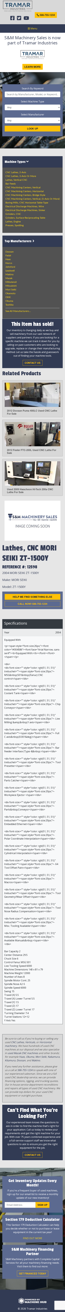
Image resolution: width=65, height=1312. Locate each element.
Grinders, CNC (13, 214)
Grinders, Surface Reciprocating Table (25, 218)
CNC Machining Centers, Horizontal (24, 191)
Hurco (8, 263)
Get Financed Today (32, 1273)
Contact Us (33, 362)
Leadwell (10, 270)
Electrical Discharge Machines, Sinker (25, 210)
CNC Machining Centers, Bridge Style (25, 195)
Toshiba (9, 305)
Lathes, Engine (13, 221)
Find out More (32, 1238)
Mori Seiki (10, 289)
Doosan (9, 252)
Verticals (30, 1042)
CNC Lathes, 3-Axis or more (20, 176)
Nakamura (54, 1056)
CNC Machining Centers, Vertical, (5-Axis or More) (32, 199)
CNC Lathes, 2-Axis (15, 172)
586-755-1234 (47, 15)
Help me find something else (32, 597)
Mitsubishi (11, 286)
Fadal (8, 255)
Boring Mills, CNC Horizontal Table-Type (26, 202)
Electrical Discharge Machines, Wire (24, 206)
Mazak (8, 278)
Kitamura (10, 1060)
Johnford (10, 267)
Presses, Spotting (14, 225)
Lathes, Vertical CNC (16, 180)
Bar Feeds (10, 184)
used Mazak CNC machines (23, 1053)
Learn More (32, 66)
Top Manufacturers (18, 241)
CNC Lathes (17, 1042)
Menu (33, 28)
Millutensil (11, 282)
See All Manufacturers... (18, 311)
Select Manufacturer (32, 114)
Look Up (32, 128)
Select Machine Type (32, 101)
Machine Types (15, 162)
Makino (9, 274)
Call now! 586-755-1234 (32, 603)
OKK (8, 297)
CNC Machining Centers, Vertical (23, 187)
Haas (8, 259)
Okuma (9, 301)
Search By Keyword (32, 88)
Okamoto (10, 293)
